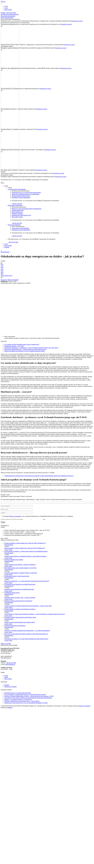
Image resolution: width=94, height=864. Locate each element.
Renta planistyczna (17, 212)
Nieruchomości (5, 252)
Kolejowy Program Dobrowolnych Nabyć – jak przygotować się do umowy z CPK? (29, 696)
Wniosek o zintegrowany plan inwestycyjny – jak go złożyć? (22, 701)
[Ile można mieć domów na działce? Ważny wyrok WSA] (20, 568)
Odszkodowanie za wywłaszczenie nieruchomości (26, 192)
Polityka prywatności (27, 519)
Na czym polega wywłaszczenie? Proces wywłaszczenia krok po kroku (25, 694)
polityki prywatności (84, 706)
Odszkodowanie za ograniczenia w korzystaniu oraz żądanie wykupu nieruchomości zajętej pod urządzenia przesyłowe (39, 475)
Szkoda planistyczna (18, 210)
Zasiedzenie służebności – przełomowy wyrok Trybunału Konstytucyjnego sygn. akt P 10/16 (31, 347)
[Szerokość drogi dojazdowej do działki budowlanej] (19, 584)
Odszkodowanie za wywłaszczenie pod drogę (17, 693)
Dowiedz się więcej (77, 21)
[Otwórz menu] (1, 3)
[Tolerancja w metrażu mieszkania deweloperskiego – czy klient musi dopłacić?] (14, 625)
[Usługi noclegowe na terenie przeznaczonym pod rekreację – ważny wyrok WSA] (18, 601)
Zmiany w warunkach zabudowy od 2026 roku (18, 699)
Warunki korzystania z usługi (37, 519)
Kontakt (3, 12)
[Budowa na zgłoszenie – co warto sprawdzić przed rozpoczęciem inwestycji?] (16, 576)
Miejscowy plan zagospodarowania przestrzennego (26, 208)
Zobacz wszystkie (6, 643)
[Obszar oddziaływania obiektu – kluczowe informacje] (13, 559)
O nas (6, 8)
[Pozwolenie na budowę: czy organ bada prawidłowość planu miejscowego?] (26, 634)
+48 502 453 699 (11, 12)
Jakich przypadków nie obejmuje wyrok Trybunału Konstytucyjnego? (24, 351)
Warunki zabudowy (17, 213)
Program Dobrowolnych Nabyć (21, 196)
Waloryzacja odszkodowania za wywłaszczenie (25, 194)
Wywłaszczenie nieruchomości (10, 14)
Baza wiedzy (8, 9)
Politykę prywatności (15, 516)
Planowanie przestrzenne (8, 16)
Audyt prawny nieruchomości (20, 228)
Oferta (6, 6)
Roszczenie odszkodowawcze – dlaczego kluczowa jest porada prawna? (25, 349)
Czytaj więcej (8, 549)
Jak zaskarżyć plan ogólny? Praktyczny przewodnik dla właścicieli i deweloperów (28, 698)
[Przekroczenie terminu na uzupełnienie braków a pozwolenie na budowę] (26, 551)
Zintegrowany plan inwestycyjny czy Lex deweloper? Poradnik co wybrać (26, 703)
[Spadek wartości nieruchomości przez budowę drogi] (20, 617)
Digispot (9, 707)
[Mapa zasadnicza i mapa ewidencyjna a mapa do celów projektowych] (24, 543)
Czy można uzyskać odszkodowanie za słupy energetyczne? (21, 344)
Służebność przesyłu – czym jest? (14, 346)
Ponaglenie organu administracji (21, 197)
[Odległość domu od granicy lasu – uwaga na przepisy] (12, 592)
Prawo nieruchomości (7, 17)
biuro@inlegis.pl (10, 664)
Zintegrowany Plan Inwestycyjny (21, 215)
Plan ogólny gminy (17, 217)
